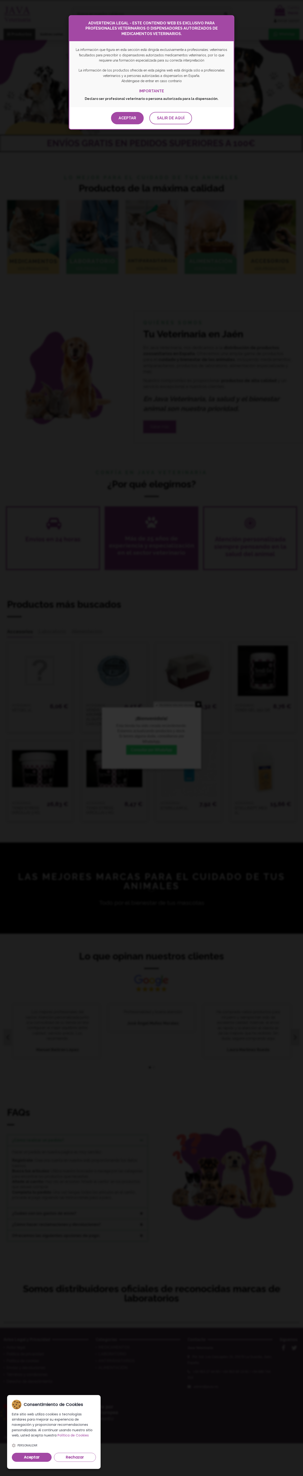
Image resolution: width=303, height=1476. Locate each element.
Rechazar (75, 1457)
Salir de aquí (170, 118)
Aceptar (127, 118)
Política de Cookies (73, 1435)
